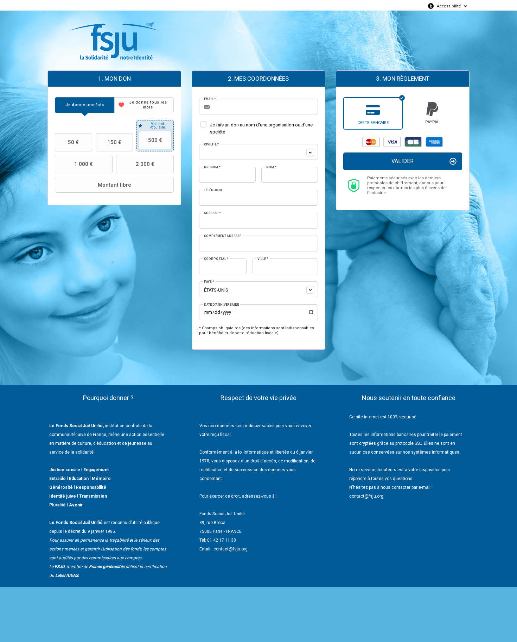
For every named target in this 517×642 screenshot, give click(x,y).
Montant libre (114, 185)
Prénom (212, 167)
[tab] (84, 105)
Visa (392, 142)
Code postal (216, 259)
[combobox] (258, 152)
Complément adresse (222, 236)
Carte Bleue (413, 142)
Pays (209, 281)
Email (210, 99)
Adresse (212, 213)
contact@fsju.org (230, 549)
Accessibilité (449, 6)
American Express (434, 142)
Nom (271, 167)
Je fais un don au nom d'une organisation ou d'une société (261, 128)
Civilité (211, 144)
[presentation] (84, 105)
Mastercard (371, 142)
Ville (262, 259)
